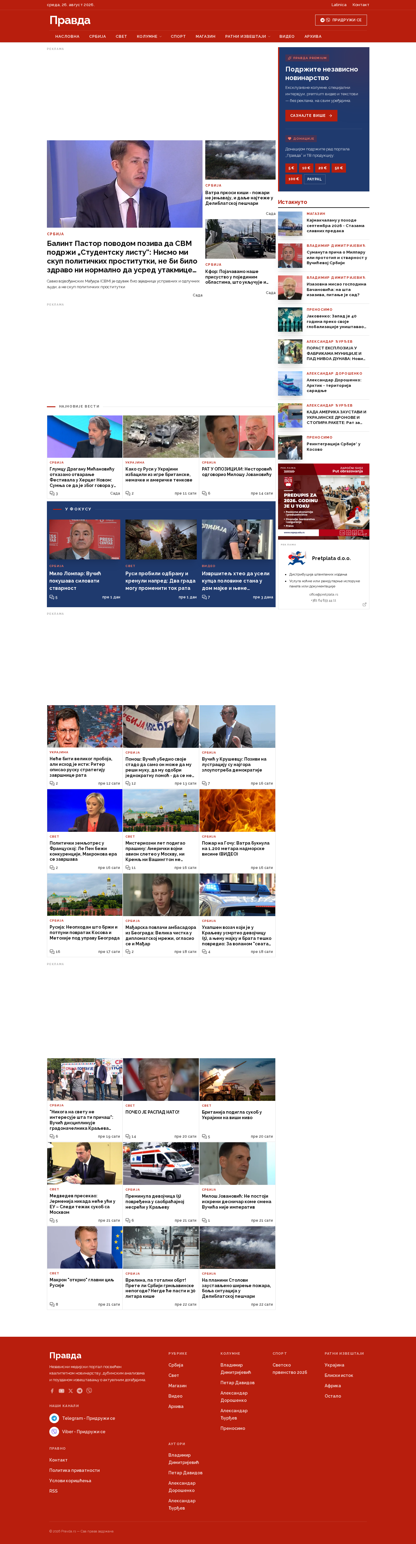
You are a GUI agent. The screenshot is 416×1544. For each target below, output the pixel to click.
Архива (313, 36)
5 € (291, 168)
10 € (306, 168)
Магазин (206, 36)
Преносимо (232, 1428)
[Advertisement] (161, 95)
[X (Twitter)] (70, 1390)
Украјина (334, 1365)
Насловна (67, 36)
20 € (322, 168)
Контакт (361, 4)
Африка (333, 1385)
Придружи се (347, 20)
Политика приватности (74, 1470)
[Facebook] (52, 1391)
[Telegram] (80, 1391)
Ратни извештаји (245, 36)
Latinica (339, 4)
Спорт (178, 36)
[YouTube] (61, 1391)
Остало (333, 1396)
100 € (293, 179)
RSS (53, 1491)
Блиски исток (339, 1375)
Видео (287, 36)
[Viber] (89, 1391)
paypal (314, 179)
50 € (339, 168)
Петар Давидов (237, 1382)
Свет (121, 36)
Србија (97, 36)
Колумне (147, 36)
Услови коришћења (70, 1480)
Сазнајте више (308, 116)
